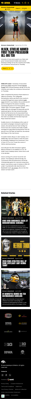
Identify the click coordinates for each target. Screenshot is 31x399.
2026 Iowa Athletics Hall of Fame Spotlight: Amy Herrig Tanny (14, 263)
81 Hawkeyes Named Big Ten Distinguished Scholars (14, 295)
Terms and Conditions (7, 386)
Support (18, 8)
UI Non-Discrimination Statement (10, 392)
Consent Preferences (17, 383)
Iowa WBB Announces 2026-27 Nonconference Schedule (15, 222)
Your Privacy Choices (7, 389)
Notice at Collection (21, 389)
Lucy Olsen (8, 85)
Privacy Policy (5, 383)
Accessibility (14, 395)
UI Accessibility (5, 395)
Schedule (24, 8)
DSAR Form (19, 386)
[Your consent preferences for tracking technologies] (2, 396)
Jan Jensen (14, 168)
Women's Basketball (7, 45)
